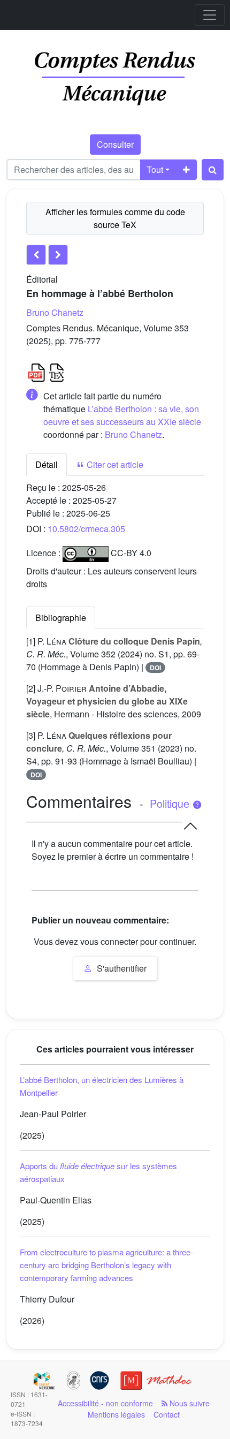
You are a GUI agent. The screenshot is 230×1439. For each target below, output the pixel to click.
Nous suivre (188, 1403)
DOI (155, 667)
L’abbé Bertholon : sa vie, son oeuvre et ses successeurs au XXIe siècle (122, 415)
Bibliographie (60, 617)
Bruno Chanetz (54, 312)
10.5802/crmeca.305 (86, 528)
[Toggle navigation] (210, 15)
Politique (171, 803)
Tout (155, 169)
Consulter (115, 144)
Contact (167, 1414)
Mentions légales (116, 1414)
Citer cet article (114, 464)
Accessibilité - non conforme (105, 1403)
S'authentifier (121, 968)
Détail (46, 464)
